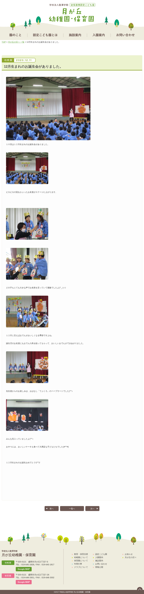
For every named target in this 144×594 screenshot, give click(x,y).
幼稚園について (81, 557)
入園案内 (99, 557)
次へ (92, 508)
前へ (52, 508)
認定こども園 (101, 554)
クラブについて (81, 567)
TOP (4, 42)
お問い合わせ (101, 564)
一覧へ (72, 508)
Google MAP (24, 569)
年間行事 (78, 564)
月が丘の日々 (131, 557)
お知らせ (129, 554)
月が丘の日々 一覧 (16, 42)
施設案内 (99, 560)
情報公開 (99, 567)
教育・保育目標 (81, 554)
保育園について (81, 560)
